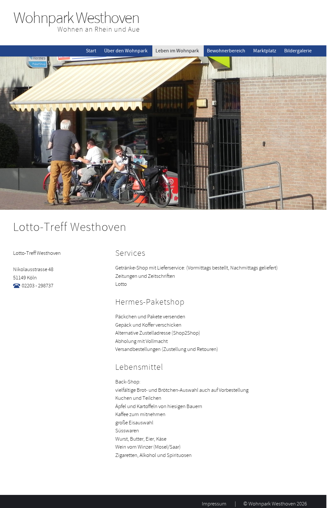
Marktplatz (264, 51)
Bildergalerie (298, 51)
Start (91, 51)
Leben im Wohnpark (177, 51)
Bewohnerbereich (226, 51)
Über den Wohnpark (126, 51)
